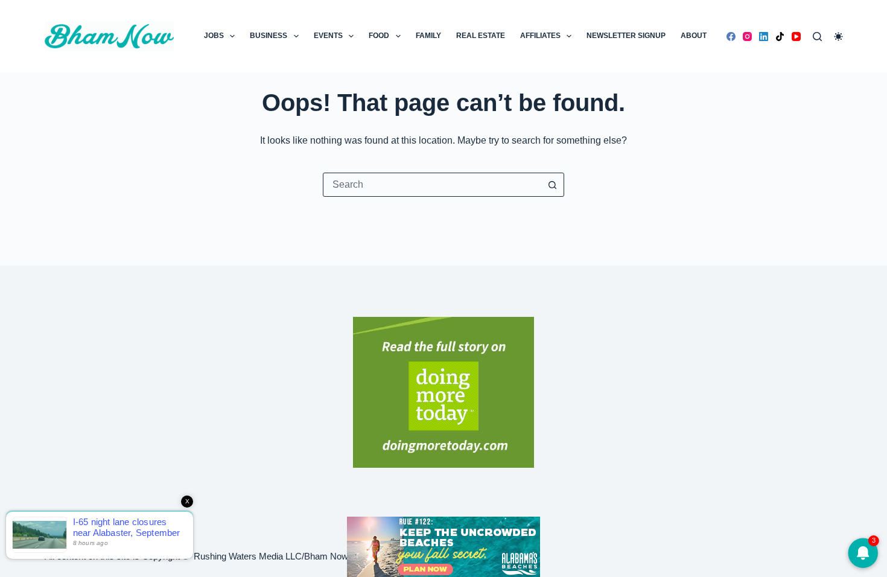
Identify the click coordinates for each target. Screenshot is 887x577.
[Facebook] (731, 36)
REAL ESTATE (480, 35)
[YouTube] (796, 36)
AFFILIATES (540, 35)
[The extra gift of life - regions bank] (443, 392)
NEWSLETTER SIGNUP (626, 35)
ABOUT (694, 35)
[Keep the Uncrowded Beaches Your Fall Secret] (443, 547)
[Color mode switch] (838, 36)
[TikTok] (779, 36)
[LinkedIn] (763, 36)
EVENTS (328, 35)
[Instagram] (747, 36)
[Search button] (552, 184)
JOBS (214, 35)
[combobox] (432, 185)
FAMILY (428, 35)
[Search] (817, 36)
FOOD (379, 35)
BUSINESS (268, 35)
